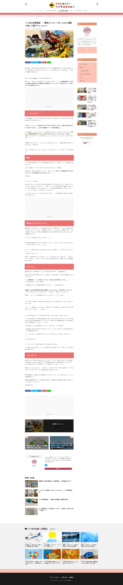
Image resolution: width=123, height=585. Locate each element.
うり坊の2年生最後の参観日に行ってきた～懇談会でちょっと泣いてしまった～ (52, 562)
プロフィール (41, 10)
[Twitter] (33, 62)
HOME (27, 16)
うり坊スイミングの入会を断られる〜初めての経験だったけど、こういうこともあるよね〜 (92, 98)
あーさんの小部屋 (77, 10)
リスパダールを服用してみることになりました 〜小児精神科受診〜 (55, 491)
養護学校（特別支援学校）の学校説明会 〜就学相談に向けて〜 (55, 481)
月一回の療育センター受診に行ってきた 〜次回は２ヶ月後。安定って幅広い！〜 (56, 509)
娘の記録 (81, 67)
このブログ (47, 457)
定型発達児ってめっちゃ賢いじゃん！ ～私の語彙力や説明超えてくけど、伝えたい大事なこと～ (92, 123)
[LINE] (49, 62)
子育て (71, 10)
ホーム (35, 10)
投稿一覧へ (58, 468)
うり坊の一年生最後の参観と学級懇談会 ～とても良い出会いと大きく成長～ (89, 562)
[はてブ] (38, 62)
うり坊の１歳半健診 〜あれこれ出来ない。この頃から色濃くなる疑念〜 (92, 107)
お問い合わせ (64, 577)
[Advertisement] (49, 97)
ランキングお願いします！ (87, 138)
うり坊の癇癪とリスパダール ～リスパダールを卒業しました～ (52, 545)
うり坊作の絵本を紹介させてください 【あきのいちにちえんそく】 (70, 562)
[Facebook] (28, 62)
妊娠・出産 (85, 10)
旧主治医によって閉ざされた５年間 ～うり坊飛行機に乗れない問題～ (33, 545)
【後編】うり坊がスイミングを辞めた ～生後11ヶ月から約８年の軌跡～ (70, 545)
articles (31, 16)
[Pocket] (44, 62)
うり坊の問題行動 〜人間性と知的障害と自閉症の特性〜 (54, 499)
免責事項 (71, 577)
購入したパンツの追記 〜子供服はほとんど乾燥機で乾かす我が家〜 (92, 115)
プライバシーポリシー (55, 577)
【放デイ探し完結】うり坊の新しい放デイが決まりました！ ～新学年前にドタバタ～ (33, 563)
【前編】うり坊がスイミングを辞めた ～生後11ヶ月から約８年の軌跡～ (89, 545)
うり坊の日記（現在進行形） (51, 10)
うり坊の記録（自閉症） (63, 10)
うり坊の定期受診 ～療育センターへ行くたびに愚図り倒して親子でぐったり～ (59, 16)
